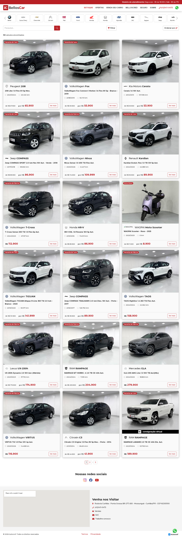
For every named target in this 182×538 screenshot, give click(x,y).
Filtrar (112, 28)
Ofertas (99, 8)
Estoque (88, 8)
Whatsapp (177, 8)
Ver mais (53, 105)
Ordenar (169, 28)
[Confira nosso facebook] (91, 479)
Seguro (143, 8)
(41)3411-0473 (100, 507)
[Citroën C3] (91, 412)
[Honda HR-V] (91, 202)
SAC (97, 515)
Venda (114, 8)
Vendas (97, 511)
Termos (84, 534)
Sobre (153, 8)
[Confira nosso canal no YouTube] (97, 479)
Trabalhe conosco (103, 519)
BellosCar (14, 7)
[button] (5, 18)
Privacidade (95, 534)
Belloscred (132, 8)
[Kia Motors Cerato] (150, 61)
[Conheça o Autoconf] (173, 534)
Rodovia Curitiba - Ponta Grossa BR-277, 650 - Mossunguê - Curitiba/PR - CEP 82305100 (132, 504)
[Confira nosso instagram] (85, 479)
